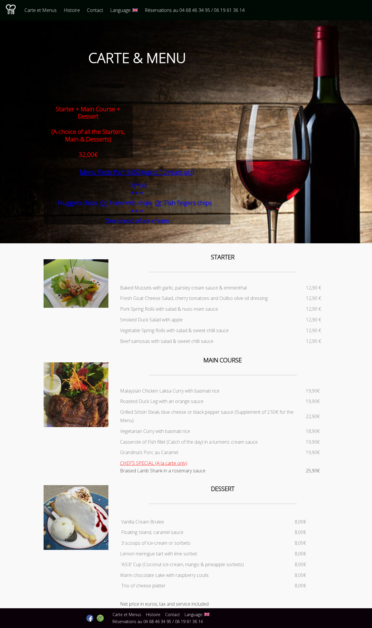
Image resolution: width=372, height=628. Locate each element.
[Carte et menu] (76, 306)
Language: (121, 10)
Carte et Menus (40, 10)
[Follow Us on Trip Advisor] (100, 618)
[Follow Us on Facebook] (89, 618)
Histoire (72, 10)
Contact (95, 10)
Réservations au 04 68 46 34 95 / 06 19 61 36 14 (195, 10)
